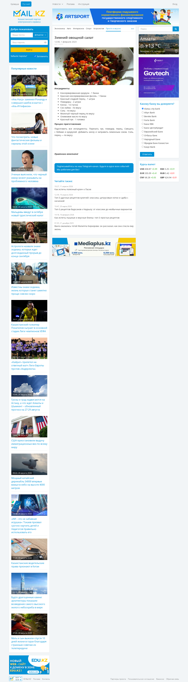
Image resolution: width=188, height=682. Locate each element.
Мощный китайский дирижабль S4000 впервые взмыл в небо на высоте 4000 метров (28, 481)
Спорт (89, 28)
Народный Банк (152, 139)
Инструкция (83, 4)
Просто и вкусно (113, 28)
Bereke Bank (150, 116)
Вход (175, 4)
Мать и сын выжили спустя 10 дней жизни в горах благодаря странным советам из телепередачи (28, 641)
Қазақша (15, 4)
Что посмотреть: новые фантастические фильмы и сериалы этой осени (26, 138)
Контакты (46, 679)
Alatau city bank (152, 108)
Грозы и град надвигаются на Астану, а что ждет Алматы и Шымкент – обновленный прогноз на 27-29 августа (28, 402)
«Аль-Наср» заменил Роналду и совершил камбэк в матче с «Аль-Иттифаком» (29, 100)
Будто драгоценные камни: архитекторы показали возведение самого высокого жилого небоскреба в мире (28, 600)
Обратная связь (172, 679)
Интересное (78, 28)
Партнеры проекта (118, 679)
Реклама (70, 4)
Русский (26, 4)
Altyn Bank (149, 112)
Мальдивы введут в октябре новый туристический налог (27, 211)
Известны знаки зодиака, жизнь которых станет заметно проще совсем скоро (29, 288)
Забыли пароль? (19, 56)
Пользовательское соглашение (141, 679)
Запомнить (42, 56)
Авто (69, 28)
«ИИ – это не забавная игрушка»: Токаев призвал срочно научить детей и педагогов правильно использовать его (26, 523)
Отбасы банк (150, 135)
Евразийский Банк (153, 131)
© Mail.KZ (27, 679)
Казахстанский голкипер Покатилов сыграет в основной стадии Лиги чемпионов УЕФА (29, 325)
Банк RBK (149, 124)
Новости (57, 4)
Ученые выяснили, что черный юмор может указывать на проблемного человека (29, 175)
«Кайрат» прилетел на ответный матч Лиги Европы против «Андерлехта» (27, 363)
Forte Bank (149, 120)
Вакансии (160, 679)
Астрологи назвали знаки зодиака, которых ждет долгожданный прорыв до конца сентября (26, 249)
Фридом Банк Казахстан (156, 143)
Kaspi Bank (149, 147)
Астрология (98, 28)
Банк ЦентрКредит (153, 127)
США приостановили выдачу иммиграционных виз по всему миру (29, 441)
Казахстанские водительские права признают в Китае (27, 562)
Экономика (59, 28)
